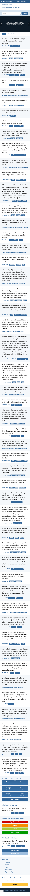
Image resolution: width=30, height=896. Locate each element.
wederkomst (19, 300)
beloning (13, 115)
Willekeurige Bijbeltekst (10, 838)
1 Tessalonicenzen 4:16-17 (9, 359)
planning (20, 95)
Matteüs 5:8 (5, 85)
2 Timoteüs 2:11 (6, 252)
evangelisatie (24, 314)
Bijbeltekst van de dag (9, 805)
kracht (24, 612)
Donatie (15, 884)
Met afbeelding (15, 853)
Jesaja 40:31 (5, 643)
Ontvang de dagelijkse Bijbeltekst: (13, 818)
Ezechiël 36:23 (6, 773)
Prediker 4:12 (5, 612)
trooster (22, 105)
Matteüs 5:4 (5, 105)
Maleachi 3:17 (6, 552)
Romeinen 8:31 (6, 404)
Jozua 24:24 (5, 58)
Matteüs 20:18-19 (6, 382)
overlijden (20, 167)
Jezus (24, 179)
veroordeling (19, 138)
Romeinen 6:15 (6, 436)
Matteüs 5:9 (5, 126)
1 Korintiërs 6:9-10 (7, 523)
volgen (25, 460)
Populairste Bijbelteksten (11, 872)
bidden (16, 537)
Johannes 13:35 (6, 460)
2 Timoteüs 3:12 (6, 179)
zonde (17, 75)
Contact (16, 890)
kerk (23, 423)
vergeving (16, 331)
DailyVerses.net (5, 4)
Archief (7, 867)
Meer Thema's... (15, 799)
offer (23, 382)
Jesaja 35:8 (5, 704)
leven (26, 167)
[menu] (28, 2)
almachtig (17, 672)
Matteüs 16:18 (6, 475)
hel (23, 475)
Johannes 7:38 (6, 227)
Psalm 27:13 (5, 581)
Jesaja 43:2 (5, 598)
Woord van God (19, 227)
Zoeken (10, 4)
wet (17, 155)
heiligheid (17, 314)
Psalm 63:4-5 (5, 718)
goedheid (12, 581)
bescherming (22, 487)
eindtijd (12, 300)
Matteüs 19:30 (6, 115)
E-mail (15, 825)
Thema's (18, 1)
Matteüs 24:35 (6, 46)
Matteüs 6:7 (5, 537)
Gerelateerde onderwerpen (11, 778)
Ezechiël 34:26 (6, 672)
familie (19, 200)
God (12, 314)
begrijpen (22, 75)
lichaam (17, 448)
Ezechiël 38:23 (6, 314)
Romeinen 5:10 (6, 627)
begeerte (18, 423)
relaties (12, 612)
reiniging (12, 75)
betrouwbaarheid (15, 45)
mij (5, 881)
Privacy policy (22, 890)
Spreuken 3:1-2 (6, 754)
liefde (13, 460)
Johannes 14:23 (6, 569)
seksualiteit (23, 448)
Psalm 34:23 (5, 487)
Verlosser (14, 627)
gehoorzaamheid (18, 58)
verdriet (16, 105)
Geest (16, 813)
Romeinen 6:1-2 (6, 215)
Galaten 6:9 (5, 394)
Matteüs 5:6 (5, 240)
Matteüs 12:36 (6, 138)
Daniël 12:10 (5, 75)
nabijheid (21, 687)
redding (14, 167)
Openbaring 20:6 (6, 283)
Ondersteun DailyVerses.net (11, 878)
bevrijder (18, 264)
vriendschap (18, 612)
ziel (23, 264)
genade (18, 215)
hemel (24, 200)
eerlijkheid (12, 85)
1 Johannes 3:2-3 (6, 200)
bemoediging (18, 404)
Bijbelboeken (8, 869)
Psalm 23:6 (5, 687)
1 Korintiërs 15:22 (7, 167)
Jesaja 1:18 (5, 331)
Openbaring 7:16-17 (7, 739)
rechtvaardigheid (13, 240)
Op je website (15, 832)
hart (22, 85)
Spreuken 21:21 (6, 846)
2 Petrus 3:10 (5, 300)
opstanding (15, 283)
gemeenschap (18, 475)
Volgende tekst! (15, 850)
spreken (13, 138)
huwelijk (12, 448)
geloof (12, 227)
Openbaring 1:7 (6, 502)
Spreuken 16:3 (6, 95)
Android (15, 828)
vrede (15, 125)
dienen (11, 58)
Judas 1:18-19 (5, 423)
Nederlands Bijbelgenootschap (13, 34)
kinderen (21, 125)
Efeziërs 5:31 (5, 448)
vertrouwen (14, 95)
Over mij (7, 890)
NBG (3, 34)
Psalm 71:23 (5, 264)
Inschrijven (23, 1)
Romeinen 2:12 (6, 155)
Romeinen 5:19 (6, 658)
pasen (14, 382)
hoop (11, 643)
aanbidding (12, 264)
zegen (17, 85)
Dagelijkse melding (15, 822)
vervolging (18, 179)
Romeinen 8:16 (6, 813)
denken (22, 537)
